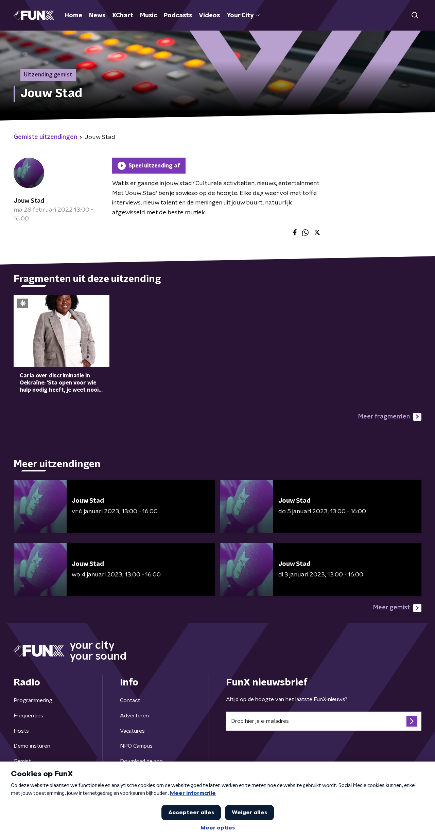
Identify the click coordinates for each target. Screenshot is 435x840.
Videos (209, 16)
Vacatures (132, 731)
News (97, 16)
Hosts (21, 731)
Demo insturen (32, 746)
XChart (122, 16)
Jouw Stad (29, 201)
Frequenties (28, 715)
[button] (414, 15)
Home (73, 16)
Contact (130, 700)
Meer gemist (391, 608)
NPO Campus (136, 746)
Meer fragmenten (384, 417)
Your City (240, 16)
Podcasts (178, 16)
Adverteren (134, 715)
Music (148, 16)
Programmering (33, 700)
